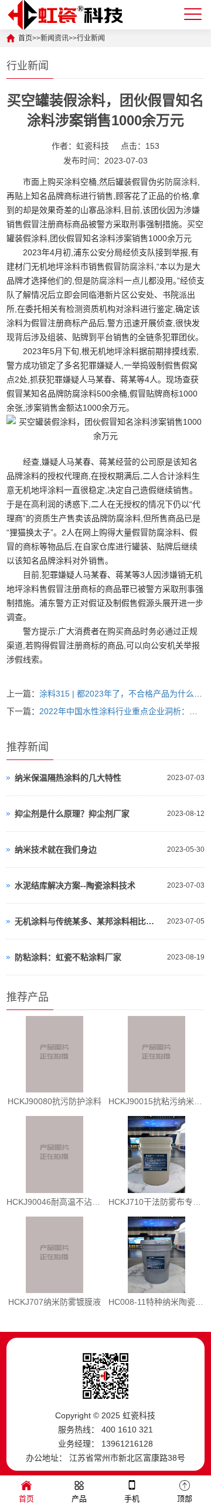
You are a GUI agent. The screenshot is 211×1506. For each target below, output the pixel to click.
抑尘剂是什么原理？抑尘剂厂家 (72, 813)
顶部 (184, 1498)
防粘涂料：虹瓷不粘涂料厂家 (68, 957)
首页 (26, 1498)
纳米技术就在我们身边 (56, 849)
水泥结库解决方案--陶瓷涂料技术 (75, 885)
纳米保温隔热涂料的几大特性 (68, 777)
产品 (79, 1498)
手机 (131, 1498)
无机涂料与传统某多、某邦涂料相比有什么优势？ (88, 921)
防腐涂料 (181, 181)
